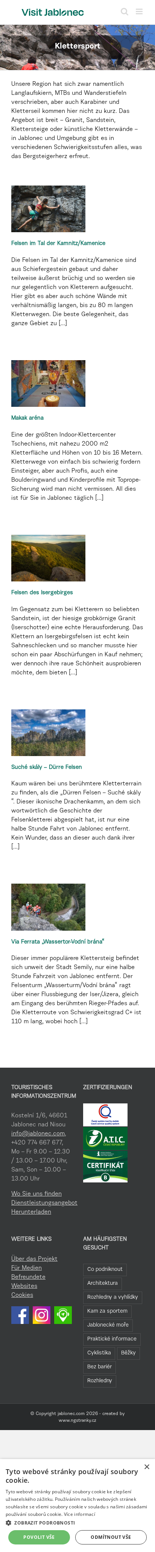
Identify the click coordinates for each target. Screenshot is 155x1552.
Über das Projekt (34, 1259)
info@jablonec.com (38, 1134)
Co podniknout (105, 1269)
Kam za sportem (107, 1311)
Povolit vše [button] (39, 1537)
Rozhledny (99, 1381)
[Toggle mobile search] (124, 11)
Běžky (128, 1353)
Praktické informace (112, 1339)
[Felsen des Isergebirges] (48, 558)
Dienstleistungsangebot (41, 1203)
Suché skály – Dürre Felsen (46, 767)
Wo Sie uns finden (36, 1194)
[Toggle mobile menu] (140, 11)
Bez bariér (99, 1367)
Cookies (22, 1295)
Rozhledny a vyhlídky (112, 1297)
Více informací (79, 1514)
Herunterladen (31, 1212)
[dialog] (77, 1505)
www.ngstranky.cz (77, 1420)
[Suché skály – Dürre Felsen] (48, 732)
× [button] (146, 1467)
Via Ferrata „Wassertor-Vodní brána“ (57, 942)
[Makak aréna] (48, 383)
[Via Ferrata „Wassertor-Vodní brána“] (48, 907)
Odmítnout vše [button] (111, 1537)
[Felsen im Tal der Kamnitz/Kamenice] (48, 209)
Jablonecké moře (108, 1325)
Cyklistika (99, 1353)
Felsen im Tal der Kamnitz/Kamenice (58, 243)
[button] (77, 1522)
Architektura (102, 1283)
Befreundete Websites (28, 1281)
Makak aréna (27, 418)
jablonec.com (71, 1414)
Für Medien (26, 1268)
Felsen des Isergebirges (42, 593)
